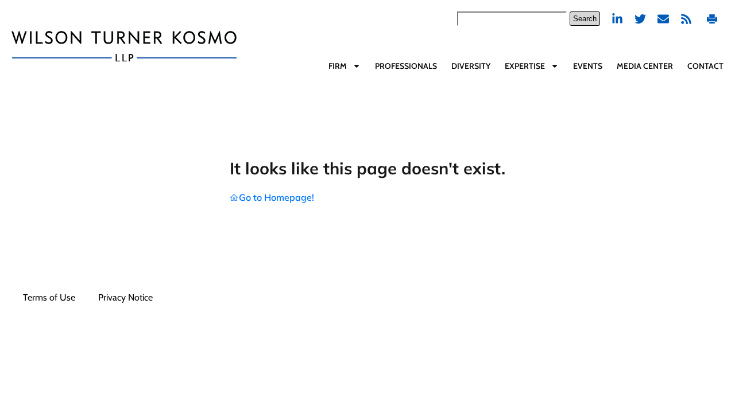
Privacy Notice (125, 297)
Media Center (645, 66)
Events (587, 66)
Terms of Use (49, 297)
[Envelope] (663, 19)
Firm (337, 66)
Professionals (406, 66)
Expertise (525, 66)
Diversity (470, 66)
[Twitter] (640, 19)
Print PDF (713, 19)
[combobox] (512, 18)
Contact (705, 66)
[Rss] (686, 19)
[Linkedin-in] (617, 19)
